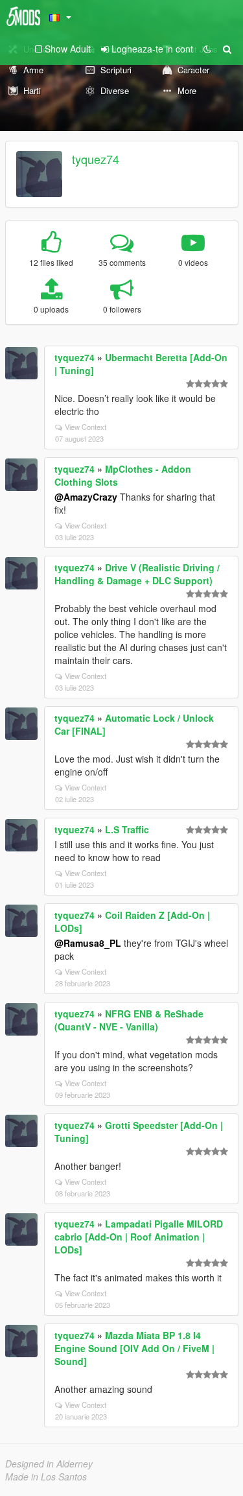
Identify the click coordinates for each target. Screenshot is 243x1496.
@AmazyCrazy (85, 496)
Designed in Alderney (49, 1463)
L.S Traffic (127, 829)
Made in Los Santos (46, 1476)
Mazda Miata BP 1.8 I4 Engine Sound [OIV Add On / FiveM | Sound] (134, 1348)
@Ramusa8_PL (87, 942)
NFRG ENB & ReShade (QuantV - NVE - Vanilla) (128, 1020)
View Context (85, 426)
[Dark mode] (207, 48)
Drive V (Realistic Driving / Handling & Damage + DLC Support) (137, 574)
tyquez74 (95, 158)
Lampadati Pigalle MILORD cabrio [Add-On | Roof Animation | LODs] (138, 1236)
